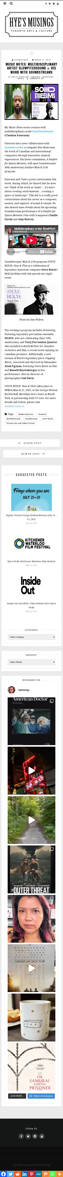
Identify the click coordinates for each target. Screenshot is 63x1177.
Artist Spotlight (20, 77)
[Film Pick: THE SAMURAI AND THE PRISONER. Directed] (31, 1067)
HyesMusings (21, 60)
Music (21, 78)
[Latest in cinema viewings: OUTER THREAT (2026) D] (31, 869)
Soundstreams (14, 147)
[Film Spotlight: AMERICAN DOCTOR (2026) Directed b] (31, 721)
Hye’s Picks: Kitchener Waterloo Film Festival (31, 561)
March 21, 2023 (43, 60)
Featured (42, 414)
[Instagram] (54, 3)
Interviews (48, 77)
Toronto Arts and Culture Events (20, 423)
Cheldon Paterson (25, 414)
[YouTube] (57, 3)
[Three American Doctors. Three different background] (31, 968)
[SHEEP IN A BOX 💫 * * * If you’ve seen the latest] (31, 1017)
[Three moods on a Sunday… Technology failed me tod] (31, 919)
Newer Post (31, 453)
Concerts (36, 77)
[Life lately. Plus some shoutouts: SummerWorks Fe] (31, 820)
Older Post (31, 443)
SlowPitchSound (42, 131)
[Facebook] (46, 3)
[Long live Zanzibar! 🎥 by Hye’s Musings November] (31, 770)
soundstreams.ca (14, 406)
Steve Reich (48, 418)
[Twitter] (50, 3)
